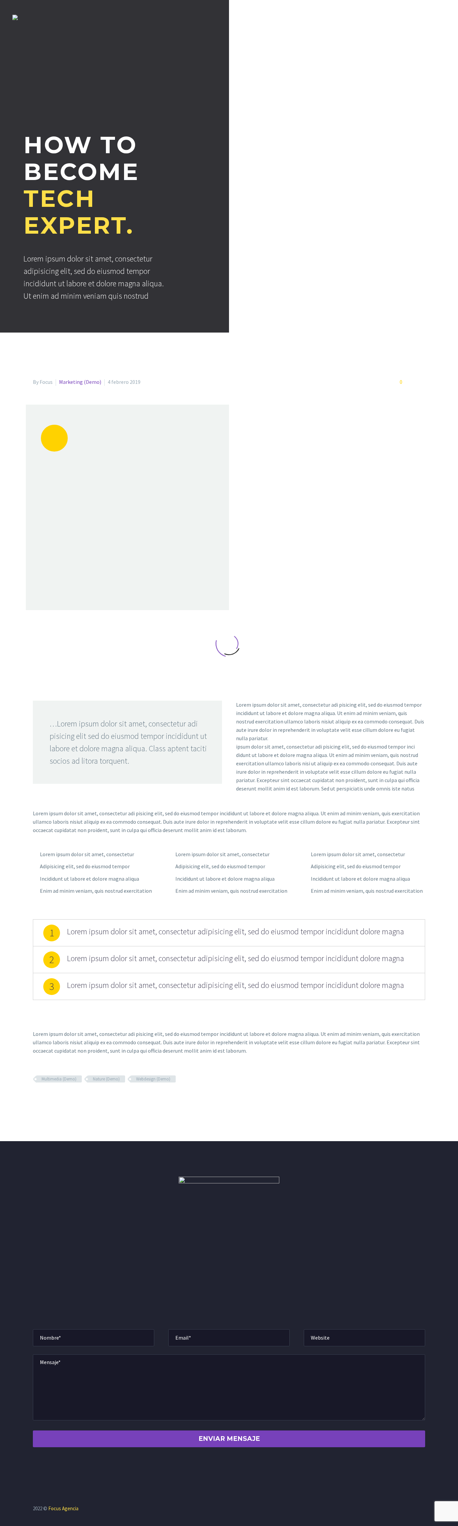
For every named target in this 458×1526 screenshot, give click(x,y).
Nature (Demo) (106, 1079)
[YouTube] (423, 1509)
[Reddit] (86, 1098)
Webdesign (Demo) (153, 1079)
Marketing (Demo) (80, 381)
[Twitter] (47, 1098)
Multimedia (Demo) (59, 1079)
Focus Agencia (63, 1508)
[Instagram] (414, 1509)
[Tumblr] (66, 1098)
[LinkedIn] (76, 1098)
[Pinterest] (56, 1098)
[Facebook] (37, 1098)
